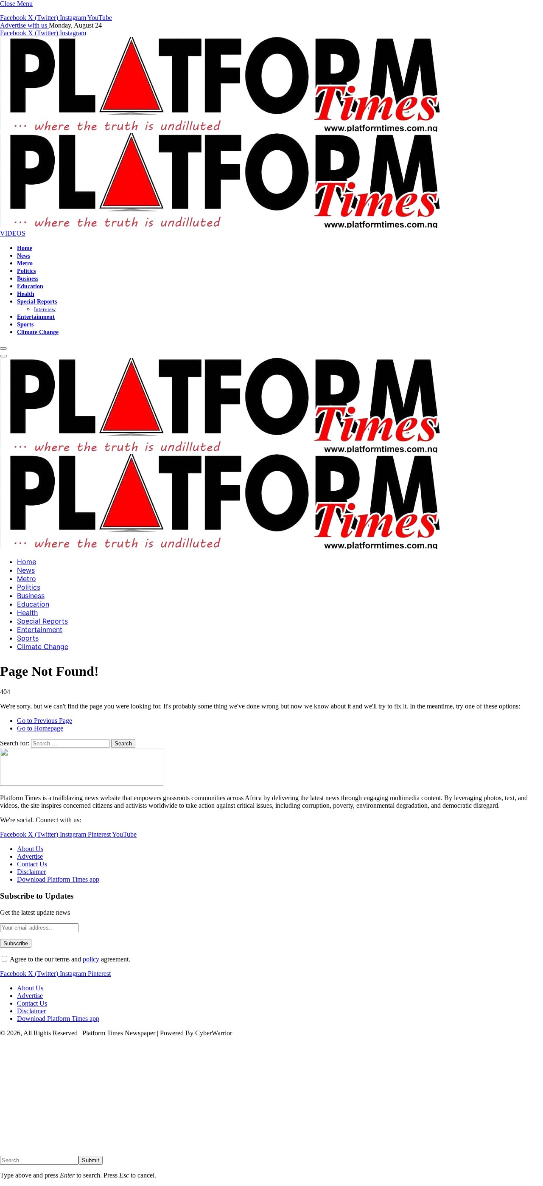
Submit (90, 1160)
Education (30, 286)
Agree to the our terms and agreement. (69, 959)
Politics (26, 270)
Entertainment (36, 316)
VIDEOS (12, 233)
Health (25, 293)
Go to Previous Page (44, 720)
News (23, 255)
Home (24, 248)
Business (27, 278)
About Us (30, 848)
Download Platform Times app (58, 879)
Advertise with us (24, 25)
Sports (25, 324)
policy (91, 959)
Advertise (30, 856)
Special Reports (37, 301)
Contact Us (32, 864)
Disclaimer (31, 871)
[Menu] (3, 348)
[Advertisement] (254, 1096)
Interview (45, 309)
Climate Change (38, 332)
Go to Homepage (40, 728)
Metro (25, 263)
